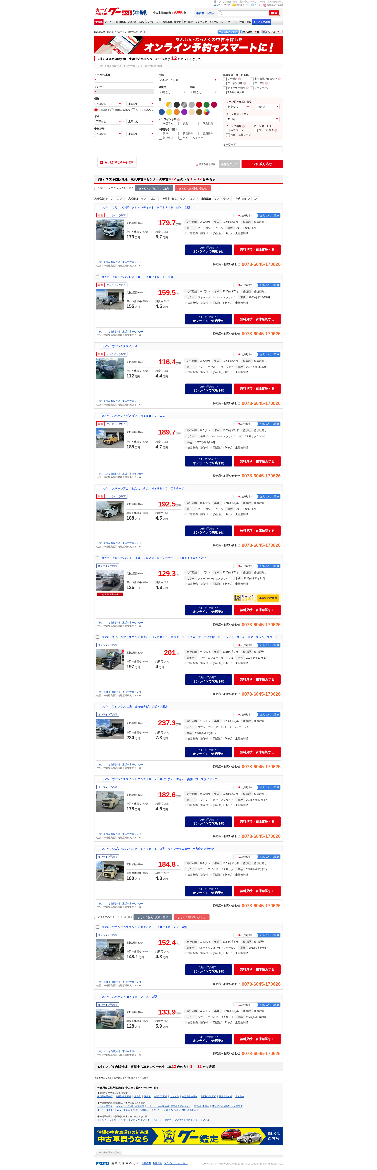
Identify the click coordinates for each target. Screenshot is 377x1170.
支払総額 (104, 109)
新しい (109, 198)
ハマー (196, 1120)
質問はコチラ (242, 5)
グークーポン (262, 87)
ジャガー (113, 1120)
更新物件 (208, 133)
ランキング (201, 22)
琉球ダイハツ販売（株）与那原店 (180, 1110)
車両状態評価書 (268, 597)
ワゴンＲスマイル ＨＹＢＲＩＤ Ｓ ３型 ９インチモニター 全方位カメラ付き (163, 848)
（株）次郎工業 (105, 1106)
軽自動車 (121, 22)
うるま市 (174, 1096)
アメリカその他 (182, 1120)
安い (143, 198)
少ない (227, 198)
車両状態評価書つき (265, 78)
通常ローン (237, 130)
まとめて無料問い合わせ (193, 188)
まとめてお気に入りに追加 (154, 188)
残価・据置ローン (241, 134)
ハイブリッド (153, 22)
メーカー (109, 22)
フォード (157, 1120)
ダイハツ (101, 1120)
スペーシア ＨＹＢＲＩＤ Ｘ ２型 (134, 996)
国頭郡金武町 (225, 1096)
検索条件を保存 (207, 164)
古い (119, 198)
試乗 (185, 123)
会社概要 (146, 1163)
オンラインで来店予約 (208, 249)
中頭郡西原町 (160, 1096)
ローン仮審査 (266, 130)
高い (153, 198)
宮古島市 (239, 1096)
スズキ (146, 1120)
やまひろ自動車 (140, 1110)
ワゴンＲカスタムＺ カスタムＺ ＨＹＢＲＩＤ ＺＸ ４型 (149, 927)
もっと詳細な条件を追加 (119, 162)
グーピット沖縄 (236, 22)
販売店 (210, 13)
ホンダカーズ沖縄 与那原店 (130, 1106)
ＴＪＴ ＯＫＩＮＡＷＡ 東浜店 (113, 1110)
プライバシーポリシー (176, 1163)
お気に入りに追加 (275, 5)
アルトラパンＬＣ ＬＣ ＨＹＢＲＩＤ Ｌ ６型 (142, 276)
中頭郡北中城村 (189, 1096)
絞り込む (262, 164)
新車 (165, 133)
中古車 (98, 22)
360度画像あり (235, 92)
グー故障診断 (235, 83)
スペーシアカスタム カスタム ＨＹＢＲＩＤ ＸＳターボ (148, 488)
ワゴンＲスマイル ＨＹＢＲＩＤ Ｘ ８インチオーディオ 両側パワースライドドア (164, 779)
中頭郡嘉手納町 (105, 1096)
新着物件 (188, 133)
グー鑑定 (188, 22)
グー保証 (259, 83)
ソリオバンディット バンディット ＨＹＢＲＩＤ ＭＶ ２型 (151, 207)
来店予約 (168, 123)
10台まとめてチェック (111, 188)
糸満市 (137, 1096)
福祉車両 (167, 22)
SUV (141, 22)
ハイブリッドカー (193, 137)
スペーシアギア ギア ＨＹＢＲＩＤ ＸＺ (138, 415)
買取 (248, 22)
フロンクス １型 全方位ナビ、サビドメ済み (140, 706)
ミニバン (132, 22)
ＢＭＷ (168, 1120)
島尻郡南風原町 (123, 1096)
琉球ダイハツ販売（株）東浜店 (227, 1106)
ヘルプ (258, 5)
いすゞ (124, 1120)
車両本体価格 (122, 109)
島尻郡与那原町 (208, 1096)
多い (216, 198)
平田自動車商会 (201, 1106)
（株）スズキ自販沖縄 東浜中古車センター (120, 262)
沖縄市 (147, 1096)
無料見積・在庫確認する (257, 249)
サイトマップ (224, 5)
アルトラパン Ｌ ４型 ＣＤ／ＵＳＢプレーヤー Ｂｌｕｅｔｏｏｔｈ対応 (159, 557)
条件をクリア (229, 164)
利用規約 (157, 1163)
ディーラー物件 (236, 87)
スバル (206, 1120)
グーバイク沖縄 (261, 22)
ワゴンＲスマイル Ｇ (125, 346)
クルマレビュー (217, 22)
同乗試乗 (208, 123)
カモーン (156, 1110)
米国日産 (135, 1120)
